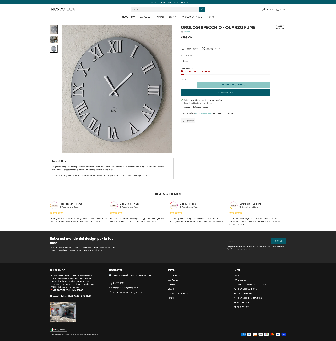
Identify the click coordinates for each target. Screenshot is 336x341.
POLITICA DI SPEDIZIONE (245, 289)
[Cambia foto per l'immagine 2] (54, 39)
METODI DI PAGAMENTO (245, 293)
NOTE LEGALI (240, 280)
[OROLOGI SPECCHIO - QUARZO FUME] (116, 89)
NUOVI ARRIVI (174, 275)
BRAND (171, 289)
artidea (187, 32)
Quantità (185, 79)
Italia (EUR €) (59, 330)
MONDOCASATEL (72, 334)
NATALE (171, 284)
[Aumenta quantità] (192, 85)
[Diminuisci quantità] (183, 85)
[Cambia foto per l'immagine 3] (54, 49)
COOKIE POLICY (241, 307)
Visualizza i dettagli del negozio (196, 107)
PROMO (171, 298)
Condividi (189, 121)
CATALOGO (173, 280)
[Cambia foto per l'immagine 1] (54, 29)
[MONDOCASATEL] (63, 9)
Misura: (187, 55)
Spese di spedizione (203, 113)
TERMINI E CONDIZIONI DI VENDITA (250, 284)
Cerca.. (237, 275)
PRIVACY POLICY (241, 302)
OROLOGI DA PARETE (178, 293)
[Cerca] (202, 9)
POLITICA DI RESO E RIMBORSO (248, 298)
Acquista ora (225, 92)
